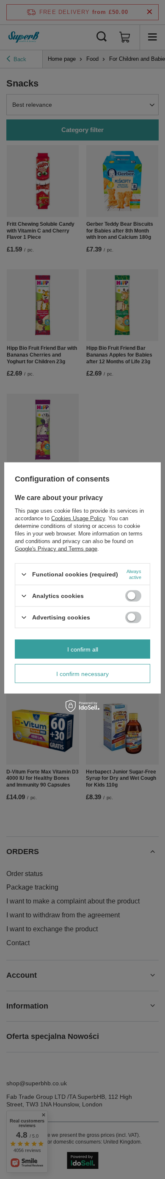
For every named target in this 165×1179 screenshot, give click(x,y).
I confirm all (82, 649)
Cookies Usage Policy (78, 518)
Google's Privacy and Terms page (56, 549)
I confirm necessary (82, 673)
